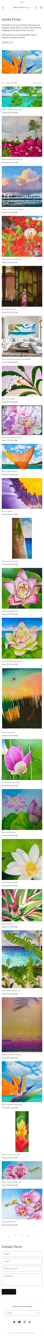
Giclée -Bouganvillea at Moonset (12, 159)
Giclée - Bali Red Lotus (9, 832)
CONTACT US (7, 42)
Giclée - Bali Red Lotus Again (11, 782)
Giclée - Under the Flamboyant (11, 259)
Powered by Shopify (30, 1332)
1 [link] (9, 1235)
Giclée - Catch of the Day (9, 471)
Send (9, 1292)
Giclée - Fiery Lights (8, 732)
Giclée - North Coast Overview (11, 990)
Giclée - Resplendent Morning (11, 1054)
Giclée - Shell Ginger (8, 399)
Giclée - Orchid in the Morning (11, 1182)
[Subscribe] (36, 1313)
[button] (3, 7)
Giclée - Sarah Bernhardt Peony (12, 437)
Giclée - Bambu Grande (9, 309)
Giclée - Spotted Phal (8, 1222)
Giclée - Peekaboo (7, 511)
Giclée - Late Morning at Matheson (13, 209)
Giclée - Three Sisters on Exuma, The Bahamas (16, 359)
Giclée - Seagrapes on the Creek (12, 109)
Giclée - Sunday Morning (9, 561)
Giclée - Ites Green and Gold (11, 1154)
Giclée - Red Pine (7, 924)
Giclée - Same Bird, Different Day (12, 1104)
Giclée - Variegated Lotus (10, 611)
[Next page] (34, 1235)
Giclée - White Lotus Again (10, 882)
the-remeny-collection (19, 1332)
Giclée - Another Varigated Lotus (12, 661)
